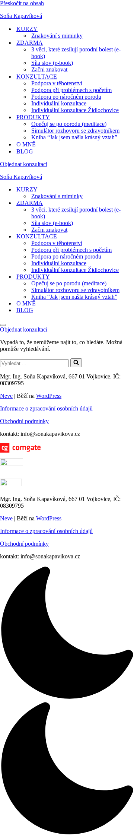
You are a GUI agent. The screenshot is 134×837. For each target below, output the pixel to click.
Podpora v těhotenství (56, 83)
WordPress (48, 396)
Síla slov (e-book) (52, 63)
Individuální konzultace (58, 103)
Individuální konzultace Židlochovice (75, 110)
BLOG (24, 151)
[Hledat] (76, 362)
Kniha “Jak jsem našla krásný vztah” (74, 137)
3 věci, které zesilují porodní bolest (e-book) (76, 52)
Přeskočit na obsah (22, 3)
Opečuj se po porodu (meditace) (68, 124)
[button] (67, 701)
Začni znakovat (49, 69)
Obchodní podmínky (24, 421)
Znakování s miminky (57, 35)
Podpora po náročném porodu (66, 96)
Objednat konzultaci (23, 164)
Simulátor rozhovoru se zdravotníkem (75, 130)
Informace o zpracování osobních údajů (46, 408)
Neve (6, 396)
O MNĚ (26, 144)
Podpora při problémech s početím (71, 90)
